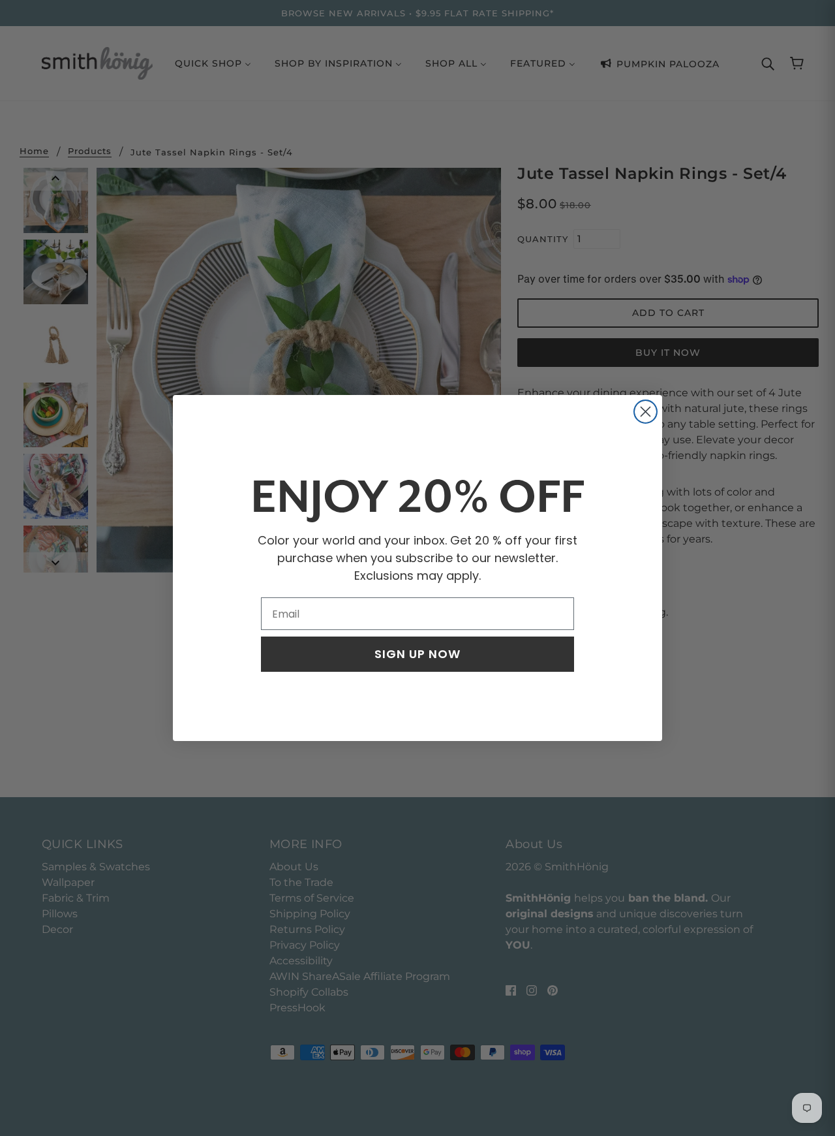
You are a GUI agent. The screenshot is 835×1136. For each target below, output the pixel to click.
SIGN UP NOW (417, 654)
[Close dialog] (645, 411)
